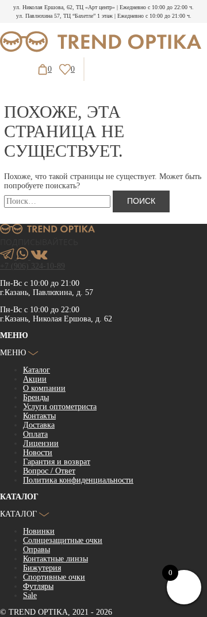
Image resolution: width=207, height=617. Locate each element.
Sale (30, 595)
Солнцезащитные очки (62, 540)
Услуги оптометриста (60, 406)
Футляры (38, 586)
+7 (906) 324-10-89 (32, 266)
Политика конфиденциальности (78, 480)
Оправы (36, 549)
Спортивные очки (54, 577)
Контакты (39, 416)
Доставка (39, 425)
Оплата (35, 434)
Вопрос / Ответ (49, 471)
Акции (35, 379)
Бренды (36, 397)
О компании (44, 388)
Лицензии (41, 443)
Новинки (39, 531)
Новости (37, 452)
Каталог (36, 370)
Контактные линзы (55, 558)
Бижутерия (42, 568)
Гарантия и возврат (56, 461)
